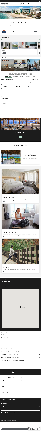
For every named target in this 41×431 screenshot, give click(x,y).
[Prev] (2, 39)
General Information (4, 334)
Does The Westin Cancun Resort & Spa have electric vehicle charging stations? (12, 360)
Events (3, 386)
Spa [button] (29, 86)
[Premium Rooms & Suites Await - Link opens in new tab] (20, 65)
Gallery (21, 380)
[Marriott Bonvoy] (38, 0)
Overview (3, 380)
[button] (35, 1)
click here (36, 429)
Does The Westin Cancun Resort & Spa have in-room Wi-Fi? (9, 354)
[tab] (8, 76)
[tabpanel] (20, 129)
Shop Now (4, 201)
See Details (36, 31)
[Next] (39, 39)
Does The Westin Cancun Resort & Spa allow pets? (8, 348)
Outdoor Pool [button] (17, 81)
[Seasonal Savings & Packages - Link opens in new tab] (33, 65)
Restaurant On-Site (5, 81)
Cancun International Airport (7, 286)
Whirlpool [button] (30, 81)
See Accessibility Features (5, 101)
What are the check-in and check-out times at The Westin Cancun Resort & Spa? (12, 345)
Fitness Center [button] (4, 88)
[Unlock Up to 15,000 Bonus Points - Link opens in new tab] (7, 65)
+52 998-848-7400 (6, 285)
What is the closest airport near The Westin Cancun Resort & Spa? (10, 357)
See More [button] (32, 25)
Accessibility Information (4, 337)
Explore (3, 236)
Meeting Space (18, 86)
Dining (3, 383)
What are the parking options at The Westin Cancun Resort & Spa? (10, 351)
